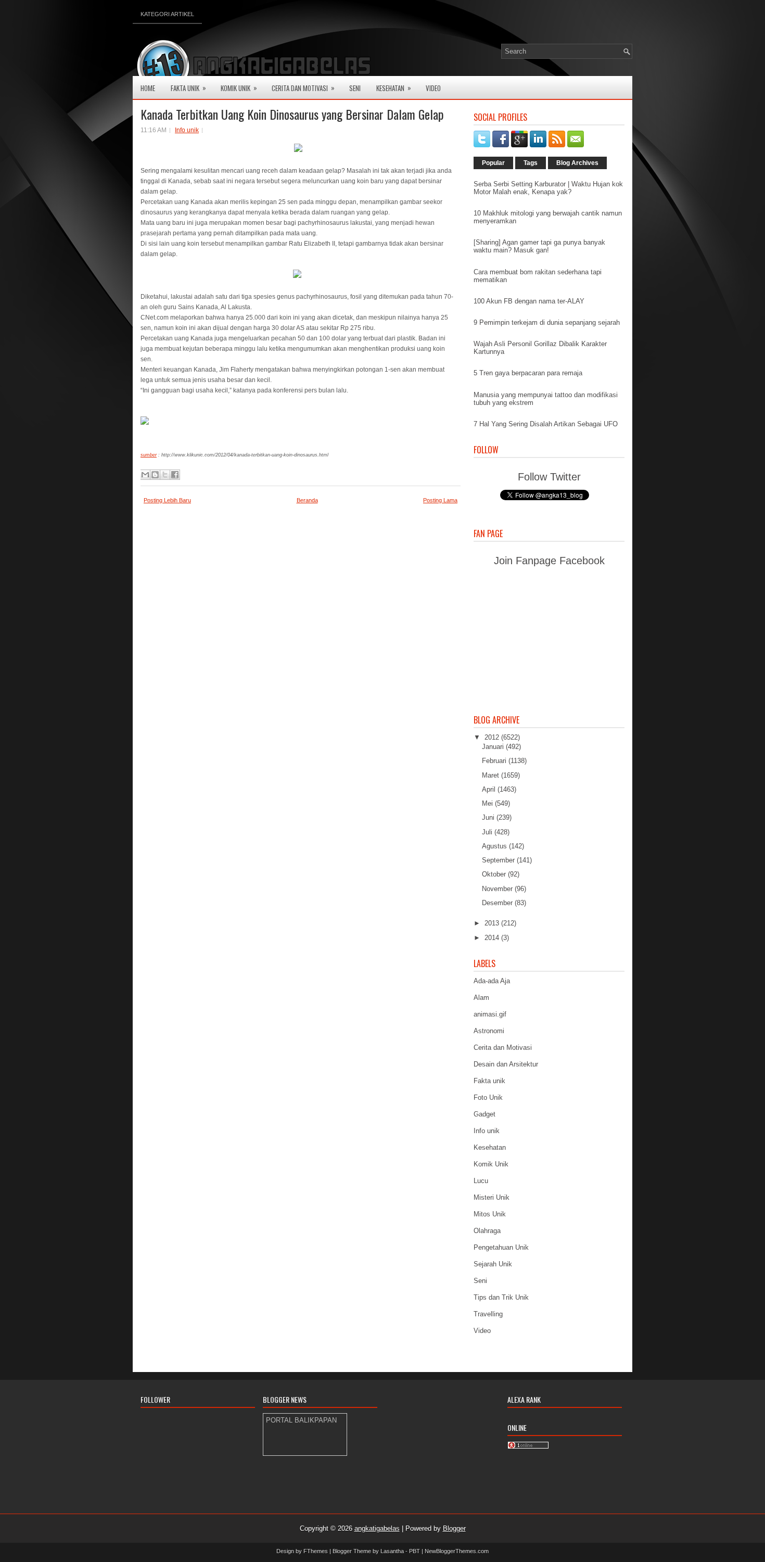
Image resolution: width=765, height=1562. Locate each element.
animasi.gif (490, 1014)
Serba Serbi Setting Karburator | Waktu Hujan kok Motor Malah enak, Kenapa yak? (548, 188)
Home (148, 88)
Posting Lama (440, 500)
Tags (531, 163)
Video (433, 88)
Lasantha (392, 1551)
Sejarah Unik (493, 1264)
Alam (481, 997)
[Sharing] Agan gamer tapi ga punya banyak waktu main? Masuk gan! (539, 246)
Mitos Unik (490, 1214)
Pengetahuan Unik (501, 1247)
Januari (494, 747)
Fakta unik (489, 1081)
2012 (492, 737)
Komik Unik (239, 87)
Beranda (307, 500)
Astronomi (489, 1031)
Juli (488, 832)
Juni (489, 817)
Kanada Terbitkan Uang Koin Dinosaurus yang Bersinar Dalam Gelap (292, 114)
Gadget (484, 1114)
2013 (492, 923)
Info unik (187, 130)
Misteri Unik (491, 1197)
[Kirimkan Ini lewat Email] (145, 474)
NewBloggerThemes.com (457, 1551)
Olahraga (487, 1231)
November (498, 889)
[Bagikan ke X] (165, 474)
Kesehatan (393, 87)
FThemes (315, 1551)
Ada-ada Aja (492, 981)
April (490, 789)
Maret (491, 775)
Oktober (495, 874)
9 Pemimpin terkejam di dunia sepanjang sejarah (547, 322)
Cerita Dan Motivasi (303, 87)
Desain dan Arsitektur (506, 1064)
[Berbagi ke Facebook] (175, 474)
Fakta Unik (188, 87)
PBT (414, 1551)
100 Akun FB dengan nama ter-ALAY (529, 301)
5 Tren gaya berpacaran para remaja (528, 373)
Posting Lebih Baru (167, 500)
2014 (492, 938)
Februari (495, 761)
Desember (498, 903)
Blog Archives (577, 163)
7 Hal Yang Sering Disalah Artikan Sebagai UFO (546, 424)
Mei (488, 803)
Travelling (488, 1314)
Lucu (481, 1181)
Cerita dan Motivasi (503, 1047)
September (499, 860)
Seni (355, 88)
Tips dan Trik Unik (501, 1297)
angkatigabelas (377, 1528)
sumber (149, 455)
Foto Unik (488, 1097)
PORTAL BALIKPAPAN (301, 1420)
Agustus (495, 846)
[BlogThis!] (155, 474)
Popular (493, 163)
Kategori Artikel (167, 14)
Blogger (454, 1528)
